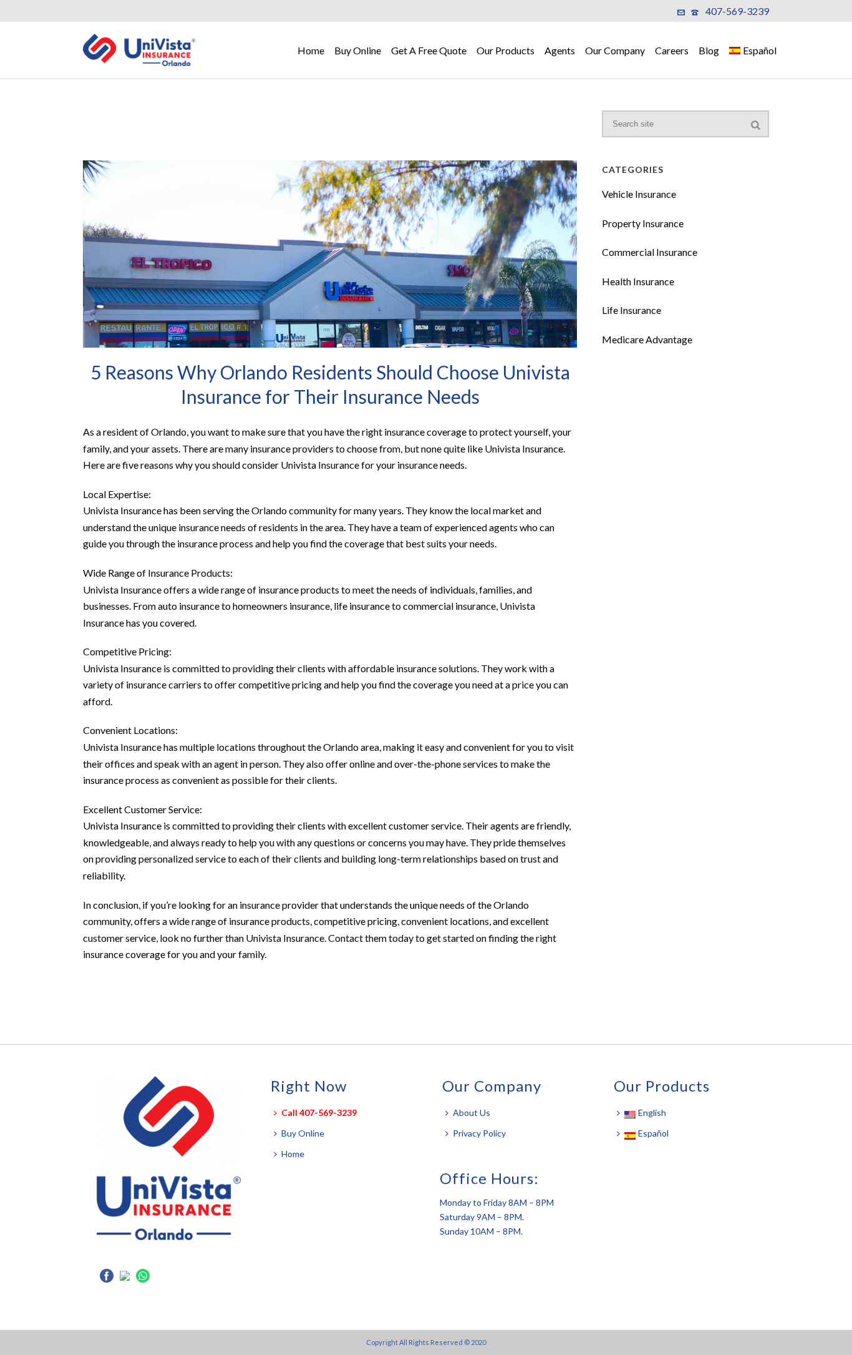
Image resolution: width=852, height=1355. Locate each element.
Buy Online (357, 50)
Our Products (506, 50)
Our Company (615, 50)
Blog (709, 50)
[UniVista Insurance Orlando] (145, 50)
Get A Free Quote (429, 50)
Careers (672, 50)
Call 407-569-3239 (319, 1112)
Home (311, 50)
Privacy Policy (479, 1133)
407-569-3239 (737, 11)
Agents (560, 50)
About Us (471, 1112)
